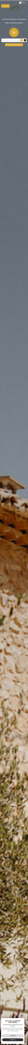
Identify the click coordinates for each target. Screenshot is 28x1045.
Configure (12, 1035)
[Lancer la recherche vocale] (14, 32)
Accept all (12, 1039)
